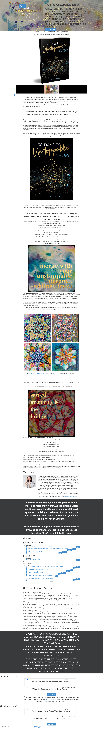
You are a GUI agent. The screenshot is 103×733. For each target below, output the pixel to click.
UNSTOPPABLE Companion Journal (36, 553)
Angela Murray (56, 373)
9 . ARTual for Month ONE (33, 580)
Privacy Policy (37, 727)
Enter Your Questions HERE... (34, 559)
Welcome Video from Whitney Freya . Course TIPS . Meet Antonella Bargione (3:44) (48, 548)
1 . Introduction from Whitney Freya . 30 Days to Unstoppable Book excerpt (45, 566)
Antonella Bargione (40, 373)
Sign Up (22, 6)
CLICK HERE (50, 699)
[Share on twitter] (14, 96)
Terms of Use (37, 726)
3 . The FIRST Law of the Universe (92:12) (38, 569)
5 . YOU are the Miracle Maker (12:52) (37, 572)
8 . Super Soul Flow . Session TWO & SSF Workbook (40, 578)
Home (11, 5)
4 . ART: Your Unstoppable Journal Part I (37, 571)
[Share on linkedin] (14, 97)
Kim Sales (32, 373)
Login (16, 5)
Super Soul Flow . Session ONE (35, 551)
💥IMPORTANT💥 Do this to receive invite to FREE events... (41, 547)
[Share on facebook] (14, 94)
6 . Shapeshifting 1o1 (32, 574)
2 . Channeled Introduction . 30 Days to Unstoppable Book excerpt (43, 568)
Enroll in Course (51, 694)
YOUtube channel (69, 496)
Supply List (30, 550)
